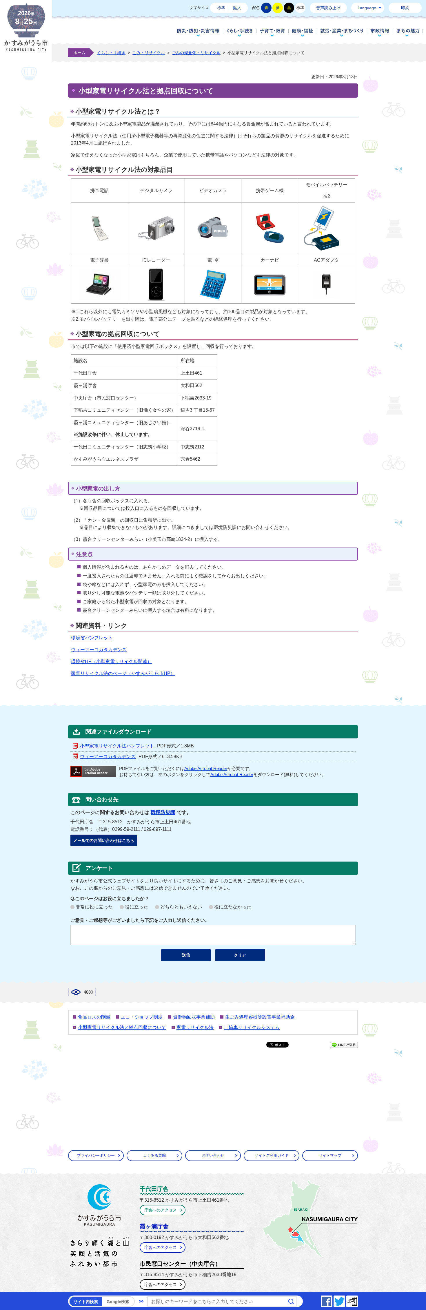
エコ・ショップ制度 (142, 1017)
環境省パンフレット (92, 637)
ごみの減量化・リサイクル (196, 52)
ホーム (79, 52)
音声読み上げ (328, 8)
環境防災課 (163, 812)
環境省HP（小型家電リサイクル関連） (111, 661)
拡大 (237, 7)
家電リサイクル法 (195, 1027)
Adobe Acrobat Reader (205, 768)
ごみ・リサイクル (148, 52)
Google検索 (118, 1301)
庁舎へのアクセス (160, 1210)
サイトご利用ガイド (272, 1155)
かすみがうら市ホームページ (26, 32)
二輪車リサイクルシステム (252, 1027)
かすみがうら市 (99, 1226)
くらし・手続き (239, 32)
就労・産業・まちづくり (342, 32)
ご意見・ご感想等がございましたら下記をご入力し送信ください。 (140, 920)
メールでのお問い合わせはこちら (103, 840)
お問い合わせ (213, 1155)
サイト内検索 (86, 1301)
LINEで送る (344, 1045)
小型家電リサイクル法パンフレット (117, 745)
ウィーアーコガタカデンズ (99, 649)
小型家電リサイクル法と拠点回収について (122, 1027)
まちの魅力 (408, 32)
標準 (221, 8)
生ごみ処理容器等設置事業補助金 (260, 1017)
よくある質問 (154, 1155)
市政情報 (380, 32)
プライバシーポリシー (96, 1155)
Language (367, 8)
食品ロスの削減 (94, 1017)
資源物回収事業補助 (194, 1017)
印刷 (405, 8)
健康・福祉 (302, 32)
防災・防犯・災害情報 (198, 32)
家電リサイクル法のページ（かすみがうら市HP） (123, 673)
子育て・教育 (272, 32)
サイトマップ (330, 1155)
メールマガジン (357, 1299)
